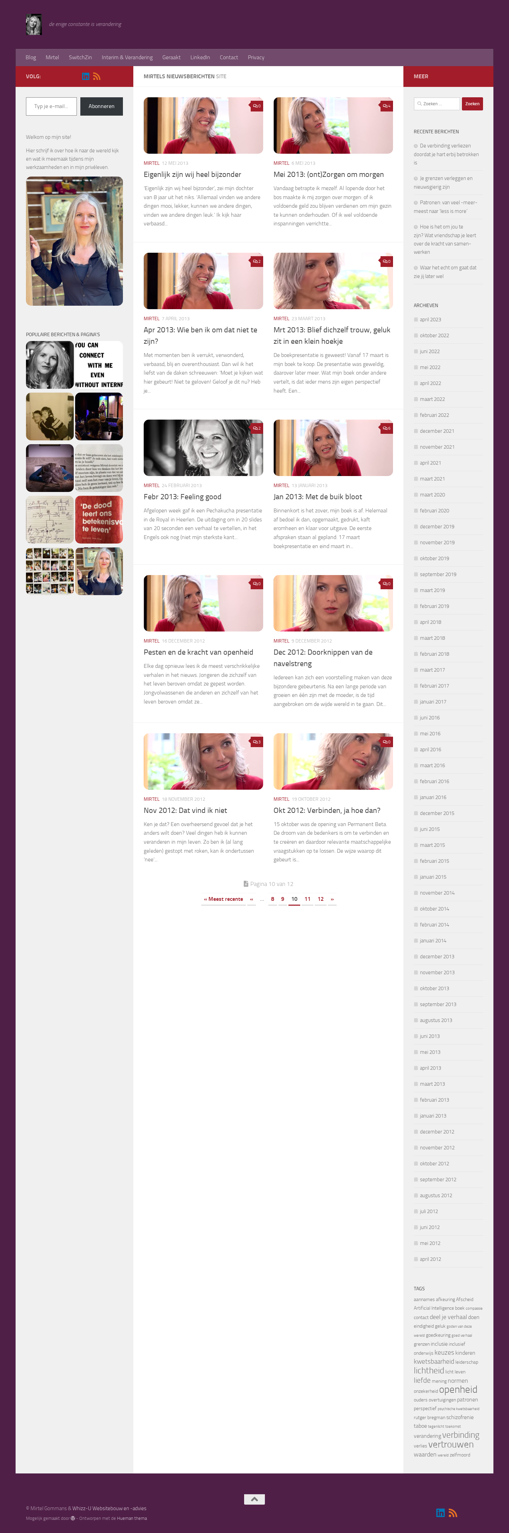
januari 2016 (433, 797)
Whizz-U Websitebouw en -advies (109, 1508)
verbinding (461, 1435)
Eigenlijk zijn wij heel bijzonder (192, 174)
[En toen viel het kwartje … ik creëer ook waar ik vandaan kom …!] (50, 521)
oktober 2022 (434, 335)
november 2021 (437, 447)
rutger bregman (429, 1417)
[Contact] (99, 366)
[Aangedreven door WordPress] (73, 1518)
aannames (424, 1299)
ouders (421, 1400)
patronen (467, 1399)
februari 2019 (434, 606)
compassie (474, 1308)
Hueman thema (132, 1518)
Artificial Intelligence (434, 1308)
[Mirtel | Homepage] (34, 24)
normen (458, 1380)
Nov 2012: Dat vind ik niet (185, 810)
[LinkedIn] (85, 76)
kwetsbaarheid (434, 1361)
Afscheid (464, 1299)
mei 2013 (430, 1052)
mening (439, 1381)
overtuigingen (442, 1400)
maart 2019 (432, 590)
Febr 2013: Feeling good (183, 496)
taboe (420, 1426)
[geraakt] (99, 521)
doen (474, 1317)
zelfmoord (460, 1455)
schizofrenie (460, 1417)
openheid (458, 1389)
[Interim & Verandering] (99, 469)
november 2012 (437, 1148)
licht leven (455, 1372)
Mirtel (52, 57)
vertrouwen (451, 1444)
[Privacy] (99, 572)
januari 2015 (433, 877)
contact (421, 1317)
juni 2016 (430, 718)
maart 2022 (432, 399)
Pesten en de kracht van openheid (198, 652)
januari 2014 (433, 941)
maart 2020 (432, 495)
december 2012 (437, 1132)
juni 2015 (430, 829)
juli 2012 (429, 1211)
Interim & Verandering (127, 57)
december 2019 (437, 526)
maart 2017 (432, 670)
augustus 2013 (436, 1020)
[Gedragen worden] (50, 418)
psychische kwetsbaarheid (459, 1409)
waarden (425, 1454)
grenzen (422, 1344)
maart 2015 (432, 845)
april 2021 (430, 463)
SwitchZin (80, 57)
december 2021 (437, 431)
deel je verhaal (448, 1317)
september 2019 (438, 574)
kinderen (465, 1353)
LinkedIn (200, 57)
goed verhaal (462, 1335)
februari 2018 (434, 654)
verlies (420, 1446)
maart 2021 (432, 479)
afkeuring (445, 1299)
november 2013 (437, 972)
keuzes (444, 1352)
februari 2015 (434, 861)
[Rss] (96, 76)
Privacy (256, 57)
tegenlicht (436, 1426)
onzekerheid (426, 1391)
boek (460, 1308)
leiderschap (466, 1362)
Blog (31, 57)
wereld (443, 1455)
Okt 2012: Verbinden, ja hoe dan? (327, 810)
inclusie (439, 1344)
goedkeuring (438, 1335)
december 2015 (437, 813)
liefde (422, 1380)
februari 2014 (434, 925)
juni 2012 (430, 1227)
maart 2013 (432, 1084)
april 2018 (430, 622)
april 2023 (430, 319)
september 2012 (438, 1179)
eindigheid (424, 1326)
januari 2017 (433, 702)
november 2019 (437, 542)
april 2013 (430, 1068)
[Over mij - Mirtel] (50, 366)
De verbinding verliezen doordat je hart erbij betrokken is (446, 154)
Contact (229, 57)
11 (307, 899)
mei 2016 (430, 733)
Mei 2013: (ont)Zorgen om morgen (329, 174)
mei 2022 (430, 367)
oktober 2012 (434, 1163)
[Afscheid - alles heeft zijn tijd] (99, 418)
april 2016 (430, 749)
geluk (440, 1326)
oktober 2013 (434, 988)
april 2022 (430, 383)
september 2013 (438, 1004)
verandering (427, 1436)
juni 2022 (430, 351)
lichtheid (429, 1370)
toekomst (453, 1426)
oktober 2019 (434, 558)
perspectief (425, 1408)
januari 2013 (433, 1116)
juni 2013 (430, 1036)
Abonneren (102, 106)
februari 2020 (434, 511)
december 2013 (437, 956)
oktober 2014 (434, 909)
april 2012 (430, 1259)
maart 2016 (432, 765)
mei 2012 (430, 1243)
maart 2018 (432, 638)
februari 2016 (434, 781)
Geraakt (171, 57)
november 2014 (437, 893)
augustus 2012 (436, 1195)
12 (321, 899)
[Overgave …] (50, 469)
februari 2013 (434, 1100)
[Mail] (108, 76)
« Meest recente (223, 899)
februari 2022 (434, 415)
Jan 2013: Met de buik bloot (318, 496)
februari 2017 (434, 686)
